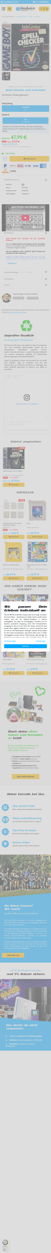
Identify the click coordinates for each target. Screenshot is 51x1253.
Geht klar (25, 646)
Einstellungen (41, 641)
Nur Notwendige (10, 641)
